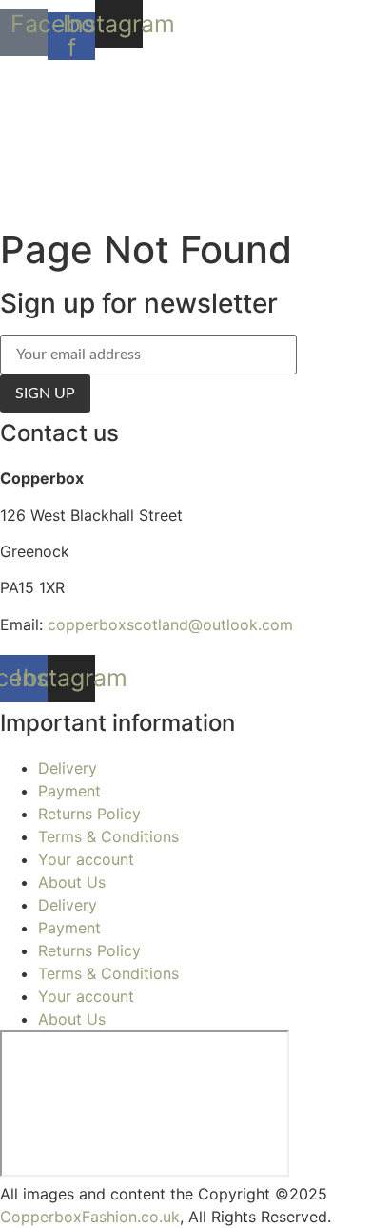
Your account (86, 859)
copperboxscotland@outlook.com (170, 624)
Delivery (67, 767)
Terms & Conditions (108, 836)
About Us (72, 882)
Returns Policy (89, 813)
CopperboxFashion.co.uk (90, 1216)
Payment (69, 790)
